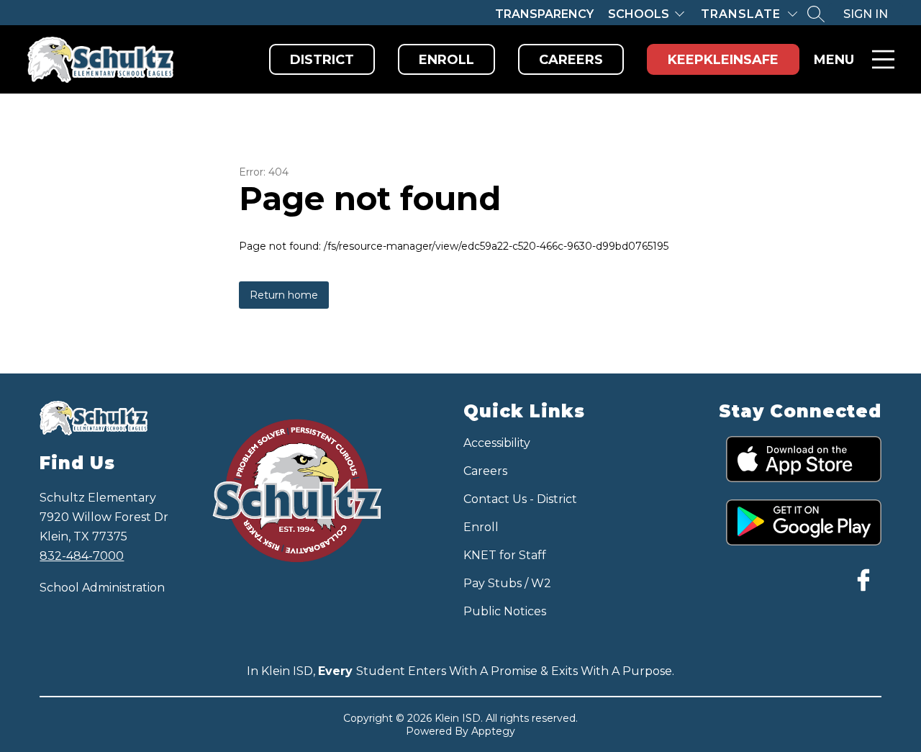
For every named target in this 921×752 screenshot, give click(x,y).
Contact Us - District (520, 499)
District (322, 60)
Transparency (544, 14)
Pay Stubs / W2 (507, 583)
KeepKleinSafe (723, 60)
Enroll (446, 60)
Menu (834, 60)
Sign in (865, 14)
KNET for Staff (504, 555)
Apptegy (493, 731)
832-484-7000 (82, 556)
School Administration (102, 587)
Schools (638, 14)
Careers (571, 60)
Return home (284, 295)
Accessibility (496, 443)
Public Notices (504, 611)
